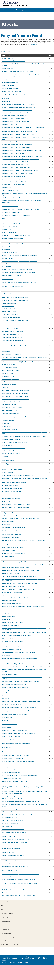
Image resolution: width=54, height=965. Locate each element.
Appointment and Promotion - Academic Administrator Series (17, 110)
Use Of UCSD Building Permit (9, 861)
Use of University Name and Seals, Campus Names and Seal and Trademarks (20, 874)
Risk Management (6, 695)
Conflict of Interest (6, 266)
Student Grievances (6, 747)
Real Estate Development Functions (10, 625)
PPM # (50, 55)
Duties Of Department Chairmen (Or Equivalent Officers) (15, 297)
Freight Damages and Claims (9, 384)
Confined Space (5, 264)
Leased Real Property (7, 466)
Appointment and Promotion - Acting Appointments (14, 115)
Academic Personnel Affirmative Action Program (13, 61)
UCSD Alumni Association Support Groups (12, 809)
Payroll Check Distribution (8, 556)
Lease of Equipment (7, 464)
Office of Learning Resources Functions (11, 531)
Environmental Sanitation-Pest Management (12, 331)
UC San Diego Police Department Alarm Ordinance (14, 798)
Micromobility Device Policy (8, 495)
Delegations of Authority (26, 10)
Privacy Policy (12, 962)
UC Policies (15, 10)
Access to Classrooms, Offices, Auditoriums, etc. (14, 77)
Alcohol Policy (5, 98)
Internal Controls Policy (7, 445)
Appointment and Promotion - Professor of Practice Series (16, 162)
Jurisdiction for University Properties (11, 450)
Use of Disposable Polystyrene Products (12, 863)
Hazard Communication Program (9, 404)
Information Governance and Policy (18, 6)
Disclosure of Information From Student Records (14, 286)
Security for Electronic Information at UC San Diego (14, 714)
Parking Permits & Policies (8, 550)
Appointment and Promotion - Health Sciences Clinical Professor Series (19, 131)
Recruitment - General (7, 644)
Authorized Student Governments (10, 206)
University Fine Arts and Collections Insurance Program (15, 839)
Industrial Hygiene (6, 426)
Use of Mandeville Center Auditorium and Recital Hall (15, 866)
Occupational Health (6, 524)
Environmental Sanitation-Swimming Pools (12, 334)
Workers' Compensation (7, 892)
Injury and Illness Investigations (9, 429)
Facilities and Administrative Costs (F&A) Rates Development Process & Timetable (22, 362)
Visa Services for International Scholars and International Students (18, 890)
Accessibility (4, 962)
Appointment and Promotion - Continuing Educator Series (16, 121)
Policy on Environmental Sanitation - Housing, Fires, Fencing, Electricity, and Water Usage (23, 564)
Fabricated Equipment (7, 348)
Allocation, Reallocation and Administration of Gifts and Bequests (18, 104)
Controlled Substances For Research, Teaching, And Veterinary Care (18, 272)
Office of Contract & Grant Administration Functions (14, 527)
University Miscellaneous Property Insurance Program (15, 842)
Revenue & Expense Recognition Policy (11, 690)
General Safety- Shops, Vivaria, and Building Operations (15, 390)
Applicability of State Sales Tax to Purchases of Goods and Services (18, 107)
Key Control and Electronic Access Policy (12, 453)
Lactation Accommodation (8, 460)
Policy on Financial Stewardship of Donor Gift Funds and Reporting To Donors (21, 570)
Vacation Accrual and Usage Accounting (11, 887)
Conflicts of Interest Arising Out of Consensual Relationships (17, 269)
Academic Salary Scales (7, 68)
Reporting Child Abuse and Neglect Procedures (13, 664)
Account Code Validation (8, 79)
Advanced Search (5, 51)
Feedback (27, 962)
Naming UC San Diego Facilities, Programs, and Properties (16, 504)
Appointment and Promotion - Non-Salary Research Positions (17, 147)
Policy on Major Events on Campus (10, 573)
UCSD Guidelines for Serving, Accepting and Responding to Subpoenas (19, 814)
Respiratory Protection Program (9, 674)
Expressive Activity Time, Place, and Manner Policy (14, 346)
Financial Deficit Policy (7, 373)
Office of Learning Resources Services (11, 534)
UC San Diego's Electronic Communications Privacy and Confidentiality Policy (20, 801)
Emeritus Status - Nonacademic (9, 309)
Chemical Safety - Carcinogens (9, 252)
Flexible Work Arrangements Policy (10, 379)
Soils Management (6, 727)
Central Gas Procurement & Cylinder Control (12, 238)
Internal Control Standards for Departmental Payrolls (14, 442)
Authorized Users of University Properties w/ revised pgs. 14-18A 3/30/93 (20, 209)
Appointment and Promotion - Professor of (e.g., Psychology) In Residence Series (22, 156)
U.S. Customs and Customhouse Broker (11, 778)
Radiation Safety (6, 619)
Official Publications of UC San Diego (11, 537)
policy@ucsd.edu (33, 44)
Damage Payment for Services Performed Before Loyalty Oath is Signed (19, 282)
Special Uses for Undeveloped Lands (11, 736)
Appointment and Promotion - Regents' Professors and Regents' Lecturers (20, 170)
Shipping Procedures (7, 717)
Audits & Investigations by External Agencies (13, 197)
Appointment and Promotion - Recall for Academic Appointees (17, 167)
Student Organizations (7, 752)
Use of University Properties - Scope (11, 877)
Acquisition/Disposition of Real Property (12, 91)
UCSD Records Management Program (11, 823)
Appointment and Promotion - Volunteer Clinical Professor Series (18, 181)
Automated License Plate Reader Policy (11, 212)
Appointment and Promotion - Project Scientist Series (15, 164)
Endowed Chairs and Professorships (11, 317)
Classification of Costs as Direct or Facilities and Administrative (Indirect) (20, 255)
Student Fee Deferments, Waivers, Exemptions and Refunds (16, 743)
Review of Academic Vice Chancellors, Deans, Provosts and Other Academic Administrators (24, 693)
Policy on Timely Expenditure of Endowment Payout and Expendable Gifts (20, 583)
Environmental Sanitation (8, 326)
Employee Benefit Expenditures (9, 311)
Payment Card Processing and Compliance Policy (14, 553)
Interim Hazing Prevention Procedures (11, 439)
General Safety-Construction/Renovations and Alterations (16, 393)
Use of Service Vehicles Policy (9, 870)
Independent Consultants (8, 420)
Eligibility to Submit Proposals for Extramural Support (15, 300)
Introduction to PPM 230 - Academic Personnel (13, 448)
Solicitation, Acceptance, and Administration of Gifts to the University (18, 733)
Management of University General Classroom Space (15, 482)
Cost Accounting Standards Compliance (11, 275)
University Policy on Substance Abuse (11, 848)
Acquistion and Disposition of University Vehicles (14, 95)
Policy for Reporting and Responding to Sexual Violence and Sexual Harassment (21, 562)
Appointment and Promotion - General (11, 124)
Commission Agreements (8, 258)
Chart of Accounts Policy (8, 246)
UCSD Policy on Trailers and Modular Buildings (13, 820)
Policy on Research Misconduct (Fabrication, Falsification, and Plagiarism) (20, 576)
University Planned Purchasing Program (11, 845)
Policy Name (5, 55)
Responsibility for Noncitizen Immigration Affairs (14, 684)
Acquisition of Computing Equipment (10, 88)
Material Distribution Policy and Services (12, 488)
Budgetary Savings (6, 229)
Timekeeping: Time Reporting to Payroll (11, 772)
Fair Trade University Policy (8, 364)
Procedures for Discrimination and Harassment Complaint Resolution (18, 589)
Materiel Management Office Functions (11, 491)
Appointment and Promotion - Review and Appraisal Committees (17, 173)
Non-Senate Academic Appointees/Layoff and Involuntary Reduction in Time (20, 518)
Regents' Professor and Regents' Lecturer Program (14, 646)
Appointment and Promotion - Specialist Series (13, 176)
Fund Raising (5, 387)
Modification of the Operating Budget (11, 498)
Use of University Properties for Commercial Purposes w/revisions (18, 879)
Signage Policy (5, 720)
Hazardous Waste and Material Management (12, 407)
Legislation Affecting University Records (12, 469)
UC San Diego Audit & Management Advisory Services (15, 781)
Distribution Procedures (7, 290)
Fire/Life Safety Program (8, 376)
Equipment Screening (7, 343)
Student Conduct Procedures (9, 740)
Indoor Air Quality (6, 423)
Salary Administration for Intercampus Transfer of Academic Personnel (19, 707)
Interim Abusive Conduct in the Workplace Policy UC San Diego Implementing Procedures (24, 436)
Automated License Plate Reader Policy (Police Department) (16, 215)
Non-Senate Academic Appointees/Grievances (13, 515)
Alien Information (6, 101)
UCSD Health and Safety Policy (9, 817)
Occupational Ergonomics (8, 521)
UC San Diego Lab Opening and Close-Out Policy (14, 796)
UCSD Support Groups (7, 826)
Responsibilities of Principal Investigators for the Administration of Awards (20, 681)
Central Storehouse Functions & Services (12, 241)
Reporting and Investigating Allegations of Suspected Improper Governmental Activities (23, 666)
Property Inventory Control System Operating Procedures (16, 597)
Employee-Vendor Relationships (10, 314)
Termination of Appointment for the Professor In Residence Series (18, 761)
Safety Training (5, 698)
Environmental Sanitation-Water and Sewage (12, 340)
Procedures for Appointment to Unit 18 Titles (13, 586)
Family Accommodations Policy (9, 367)
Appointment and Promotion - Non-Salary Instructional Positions (17, 144)
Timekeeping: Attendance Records (10, 767)
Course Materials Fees (7, 279)
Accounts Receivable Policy (8, 85)
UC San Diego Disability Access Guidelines (12, 784)
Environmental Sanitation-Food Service (11, 328)
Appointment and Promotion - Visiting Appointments (14, 179)
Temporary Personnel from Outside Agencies (13, 758)
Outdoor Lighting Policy (7, 544)
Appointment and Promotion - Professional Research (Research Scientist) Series (21, 150)
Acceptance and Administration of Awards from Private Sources (17, 71)
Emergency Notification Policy (9, 303)
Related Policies (6, 655)
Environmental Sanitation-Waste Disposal (12, 337)
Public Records (5, 613)
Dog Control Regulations (8, 293)
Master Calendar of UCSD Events (10, 485)
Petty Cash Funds (6, 559)
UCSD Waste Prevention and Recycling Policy (13, 829)
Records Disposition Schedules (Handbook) (12, 641)
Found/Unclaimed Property (8, 382)
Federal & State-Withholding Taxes (10, 370)
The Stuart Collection (7, 764)
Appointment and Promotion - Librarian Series (13, 142)
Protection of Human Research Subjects (11, 603)
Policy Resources (6, 10)
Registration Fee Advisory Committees (11, 649)
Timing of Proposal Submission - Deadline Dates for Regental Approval (19, 775)
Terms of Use (20, 962)
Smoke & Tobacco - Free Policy (9, 724)
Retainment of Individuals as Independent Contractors (15, 687)
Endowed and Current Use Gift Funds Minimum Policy (15, 320)
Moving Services (6, 501)
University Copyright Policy (8, 836)
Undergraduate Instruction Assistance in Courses (14, 832)
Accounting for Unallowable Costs (10, 82)
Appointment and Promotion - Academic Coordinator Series (16, 113)
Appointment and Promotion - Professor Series (13, 153)
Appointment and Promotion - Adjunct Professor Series (15, 118)
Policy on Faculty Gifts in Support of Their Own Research (15, 567)
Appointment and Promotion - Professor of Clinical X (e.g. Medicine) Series (20, 159)
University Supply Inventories (9, 852)
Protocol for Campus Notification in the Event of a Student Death (17, 610)
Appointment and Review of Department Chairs (13, 184)
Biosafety (4, 218)
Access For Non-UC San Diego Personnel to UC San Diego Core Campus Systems (22, 74)
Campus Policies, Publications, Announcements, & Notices (16, 235)
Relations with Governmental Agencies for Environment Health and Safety (20, 658)
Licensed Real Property (7, 472)
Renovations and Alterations (8, 661)
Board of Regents (6, 221)
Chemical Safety (6, 249)
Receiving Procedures (7, 638)
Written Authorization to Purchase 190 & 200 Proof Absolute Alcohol (18, 895)
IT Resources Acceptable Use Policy (11, 413)
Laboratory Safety (6, 456)
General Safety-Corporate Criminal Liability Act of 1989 (15, 396)
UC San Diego (11, 3)
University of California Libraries (9, 858)
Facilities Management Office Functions (11, 354)
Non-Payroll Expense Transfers (9, 513)
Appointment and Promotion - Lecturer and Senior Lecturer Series (18, 134)
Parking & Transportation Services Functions (12, 547)
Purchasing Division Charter (8, 616)
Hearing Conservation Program (9, 410)
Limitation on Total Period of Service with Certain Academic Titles (18, 475)
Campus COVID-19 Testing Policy (10, 232)
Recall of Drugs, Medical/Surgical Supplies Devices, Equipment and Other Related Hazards (24, 632)
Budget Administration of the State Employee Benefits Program (17, 226)
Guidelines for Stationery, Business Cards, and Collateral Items (17, 401)
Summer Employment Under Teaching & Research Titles (15, 755)
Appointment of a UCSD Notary (9, 187)
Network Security (6, 510)
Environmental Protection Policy (9, 323)
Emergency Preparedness (8, 306)
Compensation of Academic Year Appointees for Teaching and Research (19, 261)
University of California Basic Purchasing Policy (13, 855)
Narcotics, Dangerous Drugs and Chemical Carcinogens (15, 507)
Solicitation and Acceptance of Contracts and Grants (14, 730)
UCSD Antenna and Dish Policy (9, 812)
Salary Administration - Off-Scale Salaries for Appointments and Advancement (21, 701)
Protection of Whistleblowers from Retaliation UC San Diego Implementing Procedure (23, 606)
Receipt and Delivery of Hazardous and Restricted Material (16, 635)
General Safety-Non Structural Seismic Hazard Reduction (15, 399)
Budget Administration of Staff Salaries (11, 224)
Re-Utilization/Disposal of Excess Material (12, 622)
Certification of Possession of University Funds (13, 244)
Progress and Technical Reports (9, 595)
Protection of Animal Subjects (9, 600)
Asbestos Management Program (10, 190)
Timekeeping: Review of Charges (10, 769)
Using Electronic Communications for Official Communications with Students (20, 883)
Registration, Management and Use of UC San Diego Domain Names (18, 652)
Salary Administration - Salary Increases (11, 704)
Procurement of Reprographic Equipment (12, 592)
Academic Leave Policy (7, 58)
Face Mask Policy (6, 351)
